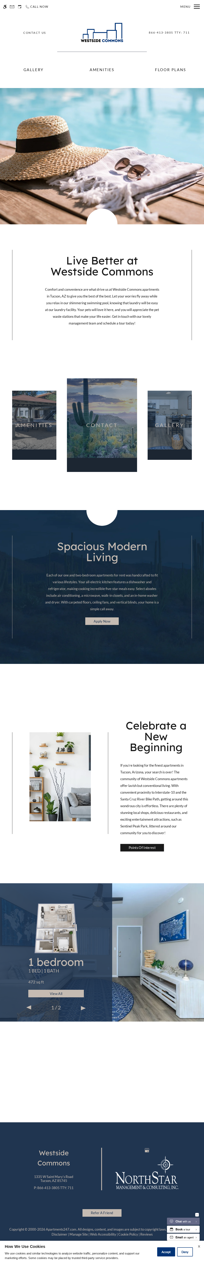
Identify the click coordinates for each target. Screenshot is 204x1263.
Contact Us (34, 32)
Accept (166, 1252)
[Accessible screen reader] (4, 6)
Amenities (102, 70)
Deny (184, 1252)
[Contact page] (12, 6)
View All (56, 994)
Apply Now (102, 621)
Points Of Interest (142, 848)
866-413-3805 (169, 32)
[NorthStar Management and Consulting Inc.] (147, 1172)
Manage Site (79, 1234)
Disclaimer (59, 1234)
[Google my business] (146, 1150)
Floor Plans (170, 70)
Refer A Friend (102, 1213)
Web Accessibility (103, 1234)
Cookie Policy (128, 1234)
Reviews (146, 1234)
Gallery (34, 70)
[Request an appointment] (20, 6)
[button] (28, 1007)
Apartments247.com (61, 1229)
